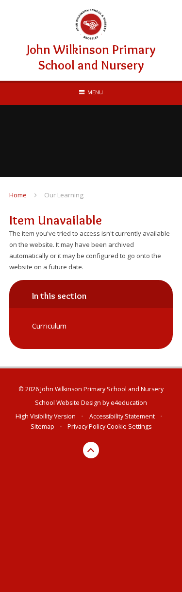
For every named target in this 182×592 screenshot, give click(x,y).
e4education (129, 403)
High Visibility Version (46, 416)
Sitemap (42, 426)
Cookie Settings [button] (129, 426)
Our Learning (63, 195)
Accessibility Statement (122, 416)
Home (18, 195)
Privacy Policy (86, 426)
